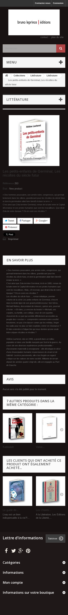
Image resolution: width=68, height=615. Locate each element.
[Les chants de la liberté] (50, 491)
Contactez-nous (42, 3)
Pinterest (12, 227)
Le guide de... (10, 510)
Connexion (58, 3)
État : (6, 188)
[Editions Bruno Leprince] (34, 22)
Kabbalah (8, 446)
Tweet (10, 220)
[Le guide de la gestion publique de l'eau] (17, 491)
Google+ (43, 220)
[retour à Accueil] (6, 75)
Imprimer (13, 239)
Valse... (40, 446)
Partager (25, 220)
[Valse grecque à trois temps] (50, 428)
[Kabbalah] (17, 428)
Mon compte (13, 582)
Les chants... (43, 510)
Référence (8, 183)
